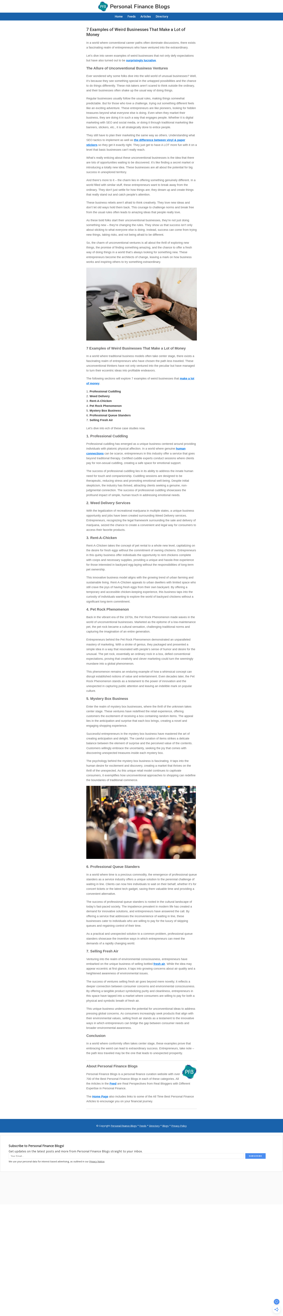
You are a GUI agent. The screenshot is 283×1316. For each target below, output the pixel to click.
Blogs (165, 1125)
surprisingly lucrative (141, 60)
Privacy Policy (179, 1125)
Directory (154, 1125)
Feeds (142, 1125)
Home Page (100, 1096)
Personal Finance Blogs (124, 1125)
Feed (113, 1083)
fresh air (159, 964)
